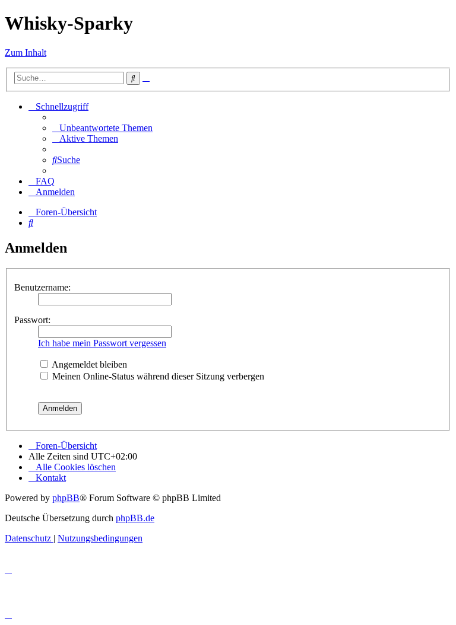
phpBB (66, 498)
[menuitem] (102, 128)
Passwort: (32, 320)
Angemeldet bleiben (88, 364)
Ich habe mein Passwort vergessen (102, 343)
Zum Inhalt (25, 52)
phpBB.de (135, 518)
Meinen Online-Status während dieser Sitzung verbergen (157, 376)
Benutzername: (42, 287)
